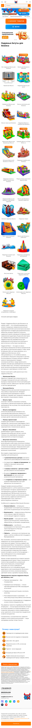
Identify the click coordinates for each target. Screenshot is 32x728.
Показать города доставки (10, 664)
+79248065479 (6, 688)
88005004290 (6, 692)
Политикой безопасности (21, 718)
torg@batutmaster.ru (7, 696)
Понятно (16, 723)
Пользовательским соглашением (10, 720)
